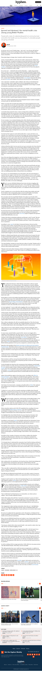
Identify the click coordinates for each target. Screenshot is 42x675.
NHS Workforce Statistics (16, 409)
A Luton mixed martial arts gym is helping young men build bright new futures (31, 631)
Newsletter (38, 2)
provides (19, 560)
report (12, 224)
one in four (21, 213)
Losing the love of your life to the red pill (8, 599)
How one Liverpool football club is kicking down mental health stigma (30, 600)
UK (16, 570)
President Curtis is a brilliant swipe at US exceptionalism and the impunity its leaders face (11, 641)
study (8, 341)
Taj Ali (8, 44)
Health (2, 570)
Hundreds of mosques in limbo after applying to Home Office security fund (29, 624)
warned (9, 370)
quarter (3, 368)
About (30, 5)
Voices (26, 5)
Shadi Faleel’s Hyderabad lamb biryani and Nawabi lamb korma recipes (32, 641)
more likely (24, 337)
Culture (15, 5)
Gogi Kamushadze (12, 25)
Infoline (26, 561)
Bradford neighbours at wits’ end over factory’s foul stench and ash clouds (10, 624)
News (11, 5)
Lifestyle (21, 5)
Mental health (13, 570)
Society (2, 28)
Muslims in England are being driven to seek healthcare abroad (10, 636)
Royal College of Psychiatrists (16, 301)
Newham (8, 79)
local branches (35, 564)
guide (14, 480)
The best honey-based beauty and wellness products (30, 636)
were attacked (27, 77)
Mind (31, 385)
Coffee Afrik (23, 485)
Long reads (7, 570)
